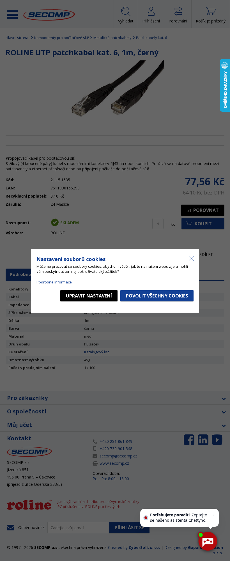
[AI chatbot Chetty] (207, 541)
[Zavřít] (212, 515)
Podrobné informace (54, 282)
